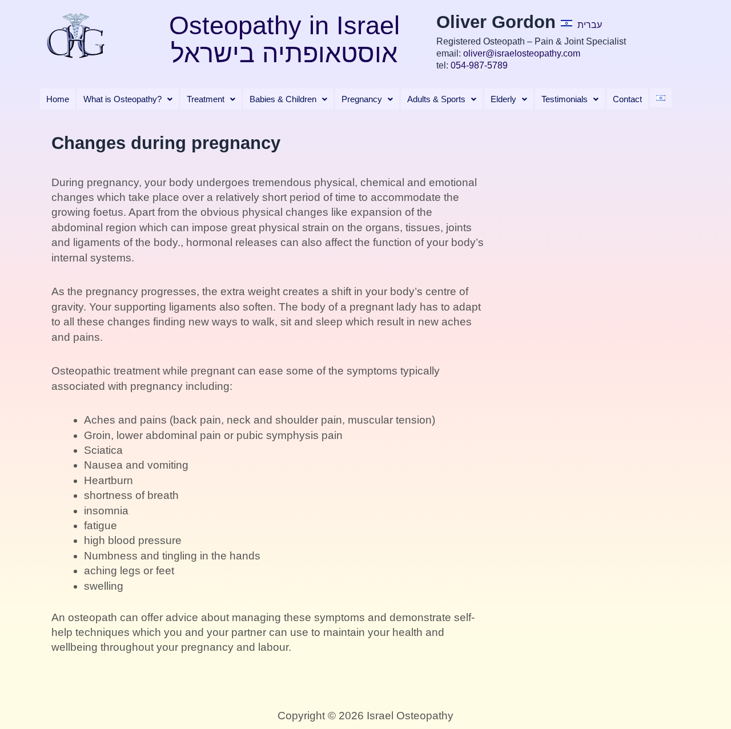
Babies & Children (283, 99)
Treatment (205, 99)
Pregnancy (362, 99)
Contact (627, 99)
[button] (128, 99)
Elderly (503, 99)
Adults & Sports (436, 99)
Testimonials (564, 99)
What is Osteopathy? (122, 99)
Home (57, 99)
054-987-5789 (479, 65)
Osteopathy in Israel (284, 25)
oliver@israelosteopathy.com (521, 53)
